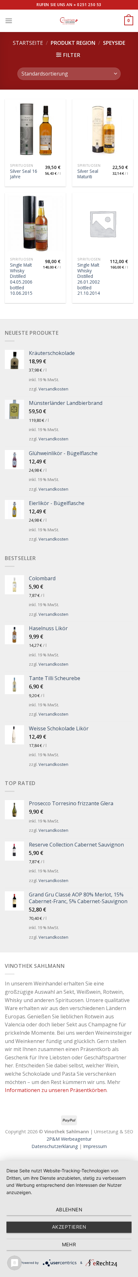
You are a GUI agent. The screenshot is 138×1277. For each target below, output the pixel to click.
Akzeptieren (69, 1227)
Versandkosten (53, 389)
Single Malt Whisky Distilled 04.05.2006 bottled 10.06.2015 (21, 279)
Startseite (28, 42)
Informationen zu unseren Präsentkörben (56, 1090)
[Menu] (9, 20)
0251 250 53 (89, 4)
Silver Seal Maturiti (87, 174)
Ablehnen (69, 1210)
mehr (69, 1244)
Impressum (95, 1146)
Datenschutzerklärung (54, 1146)
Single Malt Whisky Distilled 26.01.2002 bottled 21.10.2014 (88, 279)
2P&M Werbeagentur (69, 1139)
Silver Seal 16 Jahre (23, 174)
